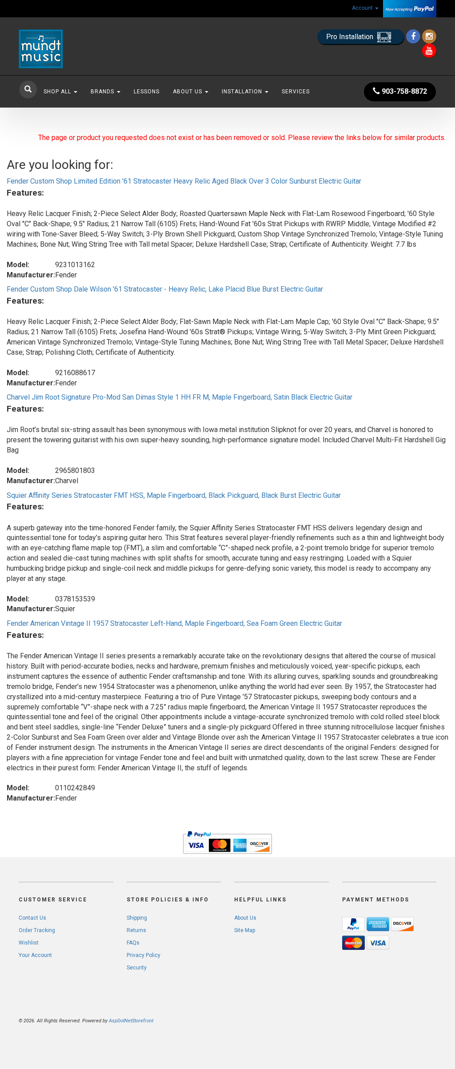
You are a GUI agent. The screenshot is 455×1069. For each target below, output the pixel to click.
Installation (243, 91)
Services (296, 91)
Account (363, 8)
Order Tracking (37, 930)
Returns (136, 930)
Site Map (244, 930)
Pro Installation (350, 36)
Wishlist (29, 943)
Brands (103, 91)
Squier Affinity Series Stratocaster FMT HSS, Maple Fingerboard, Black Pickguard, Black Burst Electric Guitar (174, 495)
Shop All (58, 91)
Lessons (147, 91)
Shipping (137, 918)
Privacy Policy (143, 955)
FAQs (133, 943)
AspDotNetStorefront (131, 1021)
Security (137, 968)
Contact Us (32, 918)
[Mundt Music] (84, 48)
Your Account (35, 955)
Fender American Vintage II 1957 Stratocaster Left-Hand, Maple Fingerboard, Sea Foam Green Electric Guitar (174, 623)
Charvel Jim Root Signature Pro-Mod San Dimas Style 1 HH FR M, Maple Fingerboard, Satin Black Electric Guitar (179, 397)
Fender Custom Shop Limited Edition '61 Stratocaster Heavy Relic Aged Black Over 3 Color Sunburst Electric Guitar (184, 181)
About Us (188, 91)
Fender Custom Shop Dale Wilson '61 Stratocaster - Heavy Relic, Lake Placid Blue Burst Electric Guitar (165, 289)
